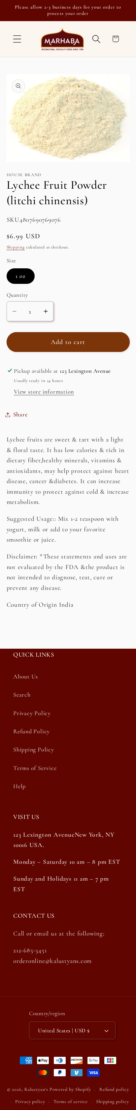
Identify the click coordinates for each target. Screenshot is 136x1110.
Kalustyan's (36, 1089)
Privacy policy (30, 1101)
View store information (44, 391)
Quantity (17, 294)
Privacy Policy (32, 713)
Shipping (16, 247)
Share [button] (20, 414)
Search (22, 694)
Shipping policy (112, 1101)
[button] (17, 38)
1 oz (21, 276)
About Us (25, 676)
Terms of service (70, 1101)
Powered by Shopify (70, 1089)
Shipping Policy (33, 749)
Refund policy (114, 1089)
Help (19, 786)
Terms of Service (34, 768)
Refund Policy (31, 731)
